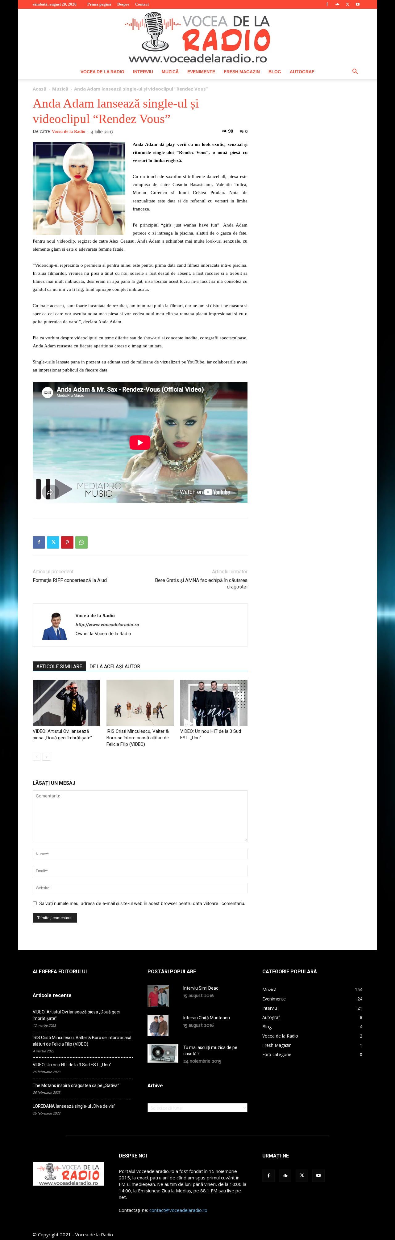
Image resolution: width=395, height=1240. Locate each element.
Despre (123, 4)
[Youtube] (357, 4)
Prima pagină (99, 4)
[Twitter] (347, 4)
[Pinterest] (67, 542)
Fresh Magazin (242, 71)
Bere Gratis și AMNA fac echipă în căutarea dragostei (201, 583)
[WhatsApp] (81, 542)
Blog (274, 71)
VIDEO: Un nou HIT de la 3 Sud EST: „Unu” (72, 1064)
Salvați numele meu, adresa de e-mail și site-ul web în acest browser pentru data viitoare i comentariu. (142, 903)
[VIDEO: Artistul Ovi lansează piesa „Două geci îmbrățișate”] (66, 703)
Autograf (302, 71)
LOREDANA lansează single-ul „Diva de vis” (74, 1106)
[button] (354, 72)
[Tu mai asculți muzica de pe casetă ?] (163, 1053)
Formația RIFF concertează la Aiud (70, 580)
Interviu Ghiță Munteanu (206, 1017)
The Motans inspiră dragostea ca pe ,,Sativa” (76, 1085)
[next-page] (46, 757)
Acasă (39, 89)
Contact (142, 4)
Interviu (143, 71)
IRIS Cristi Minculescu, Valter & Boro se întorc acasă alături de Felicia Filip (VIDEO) (137, 737)
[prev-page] (36, 757)
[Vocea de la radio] (197, 36)
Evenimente (201, 71)
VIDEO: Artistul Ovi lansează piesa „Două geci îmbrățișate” (76, 1015)
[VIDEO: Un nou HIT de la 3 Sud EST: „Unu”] (213, 703)
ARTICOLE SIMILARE (59, 666)
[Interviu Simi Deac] (158, 996)
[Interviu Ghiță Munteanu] (158, 1025)
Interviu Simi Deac (200, 988)
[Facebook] (327, 4)
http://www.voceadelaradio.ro (107, 624)
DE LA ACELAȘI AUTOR (114, 666)
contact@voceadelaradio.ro (178, 1210)
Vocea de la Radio (102, 71)
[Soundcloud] (337, 4)
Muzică (170, 71)
